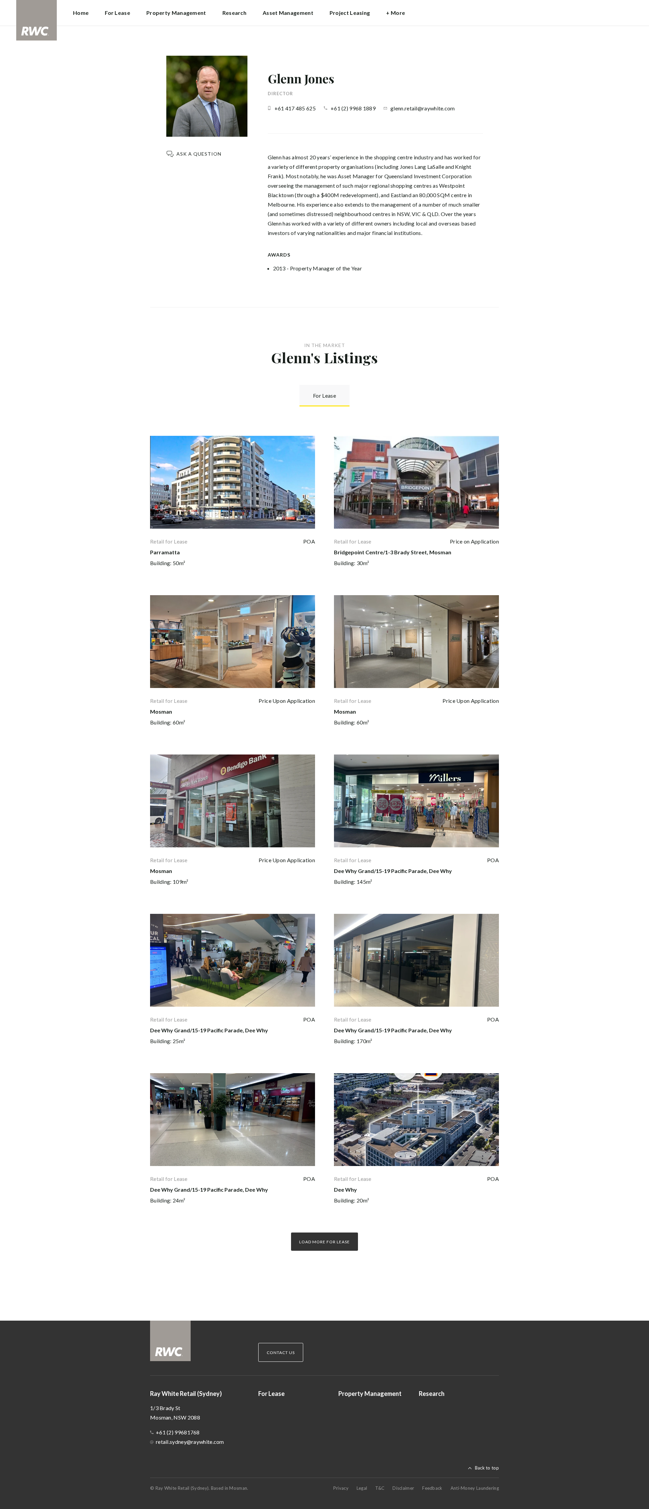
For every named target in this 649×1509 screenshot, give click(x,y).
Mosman (161, 711)
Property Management (176, 12)
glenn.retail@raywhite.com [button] (422, 108)
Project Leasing (350, 12)
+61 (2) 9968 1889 (353, 108)
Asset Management (288, 12)
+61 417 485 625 (295, 108)
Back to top (487, 1468)
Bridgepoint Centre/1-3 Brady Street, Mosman (392, 552)
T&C (379, 1488)
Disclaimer (403, 1488)
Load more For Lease (324, 1241)
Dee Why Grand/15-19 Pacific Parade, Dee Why (393, 871)
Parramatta (165, 552)
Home (81, 12)
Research (234, 12)
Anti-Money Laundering (475, 1488)
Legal (362, 1488)
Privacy (340, 1488)
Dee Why (345, 1189)
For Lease (117, 12)
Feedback (432, 1488)
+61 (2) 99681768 (178, 1432)
